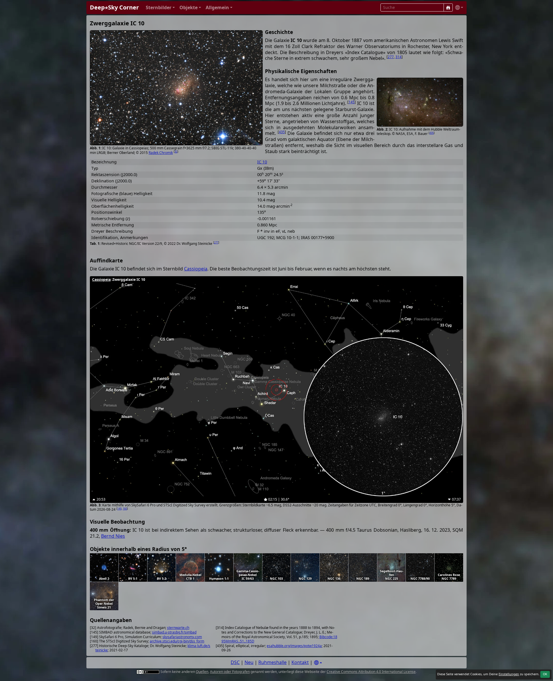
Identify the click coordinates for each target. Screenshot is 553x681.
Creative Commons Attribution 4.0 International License (371, 671)
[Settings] (318, 662)
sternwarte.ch (178, 627)
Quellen (202, 671)
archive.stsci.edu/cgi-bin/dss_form (177, 641)
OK (545, 674)
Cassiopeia (195, 269)
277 (391, 56)
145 (352, 102)
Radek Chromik (161, 152)
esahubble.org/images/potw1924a (294, 645)
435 (431, 133)
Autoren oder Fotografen (230, 671)
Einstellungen (509, 674)
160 (125, 508)
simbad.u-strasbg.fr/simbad (174, 632)
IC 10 (262, 162)
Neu (249, 662)
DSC (235, 662)
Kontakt (300, 662)
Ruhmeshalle (272, 662)
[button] (160, 7)
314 (398, 56)
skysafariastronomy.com (182, 636)
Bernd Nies (113, 536)
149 (119, 508)
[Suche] (448, 7)
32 (176, 151)
